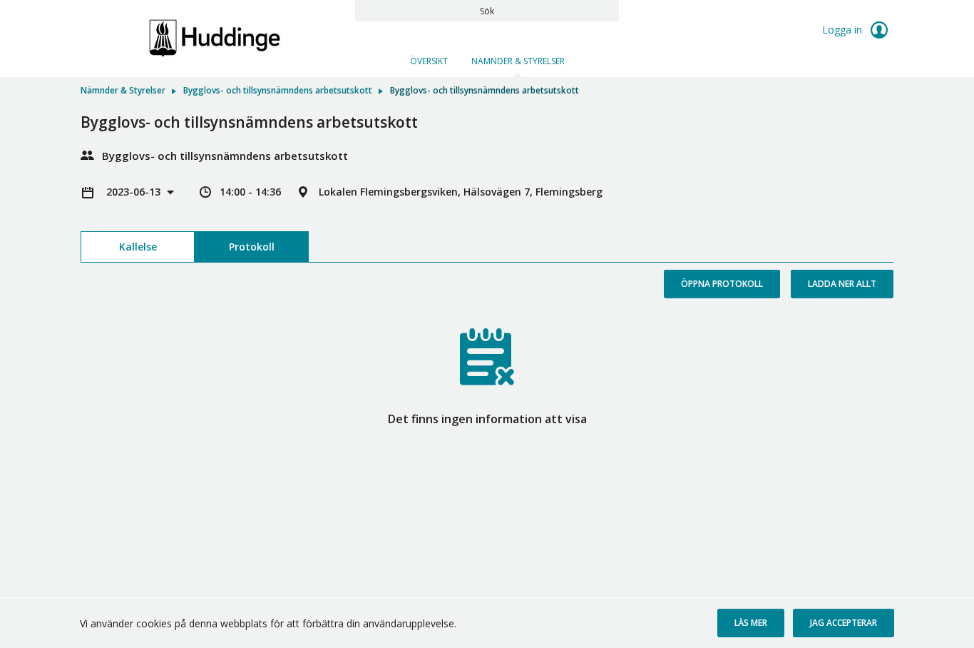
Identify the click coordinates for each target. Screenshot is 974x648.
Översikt (429, 61)
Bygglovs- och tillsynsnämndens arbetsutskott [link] (277, 90)
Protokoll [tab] (252, 246)
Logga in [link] (843, 29)
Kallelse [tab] (138, 246)
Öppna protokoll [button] (722, 284)
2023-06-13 (134, 191)
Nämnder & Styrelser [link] (123, 90)
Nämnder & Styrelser (518, 61)
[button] (750, 623)
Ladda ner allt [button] (842, 284)
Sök (487, 11)
